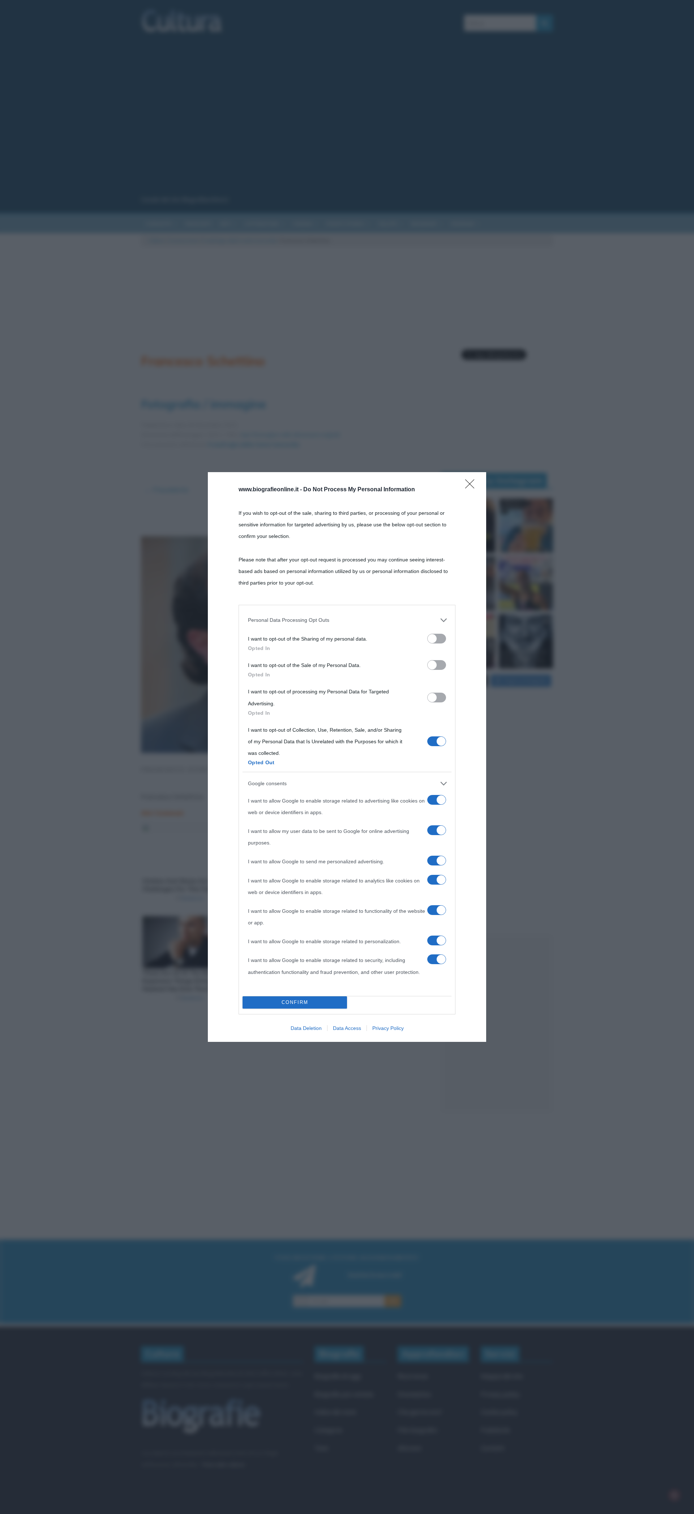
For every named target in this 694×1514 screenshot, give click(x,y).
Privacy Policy (388, 1028)
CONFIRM (295, 1002)
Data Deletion (306, 1028)
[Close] (472, 486)
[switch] (436, 638)
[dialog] (347, 757)
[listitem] (347, 620)
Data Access (347, 1028)
